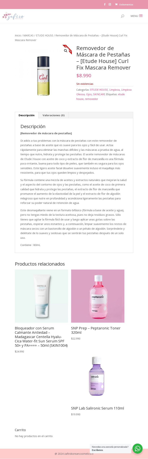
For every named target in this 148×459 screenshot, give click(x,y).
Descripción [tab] (26, 115)
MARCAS (28, 35)
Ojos (89, 94)
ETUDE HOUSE (44, 35)
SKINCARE (99, 94)
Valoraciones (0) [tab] (54, 115)
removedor (91, 99)
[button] (65, 51)
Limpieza (114, 89)
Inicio (18, 35)
